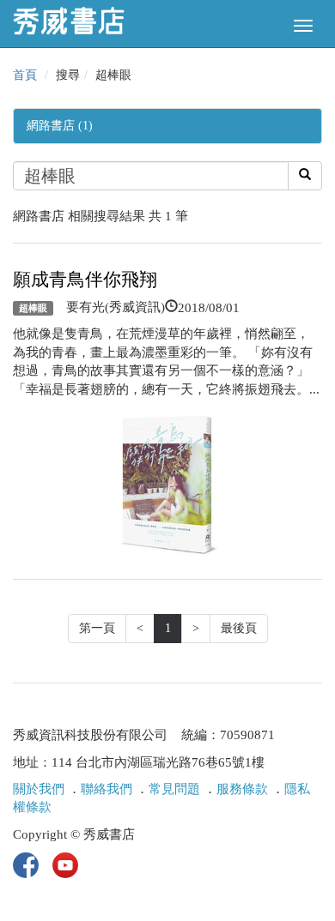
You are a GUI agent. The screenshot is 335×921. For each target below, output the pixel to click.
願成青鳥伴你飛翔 (85, 279)
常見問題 (174, 789)
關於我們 (38, 789)
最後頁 (239, 628)
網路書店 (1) (60, 125)
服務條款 (242, 789)
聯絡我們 (106, 789)
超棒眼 (33, 308)
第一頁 (97, 628)
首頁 (25, 75)
